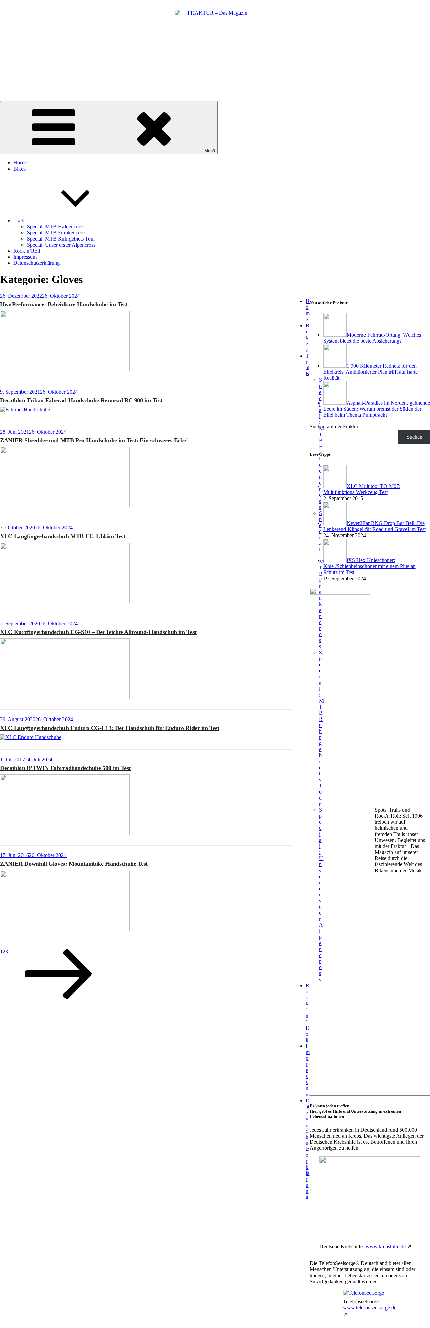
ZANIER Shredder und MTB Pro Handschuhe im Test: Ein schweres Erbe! (94, 440)
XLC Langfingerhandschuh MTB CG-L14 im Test (62, 536)
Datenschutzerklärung (36, 263)
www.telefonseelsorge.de (369, 1308)
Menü (209, 150)
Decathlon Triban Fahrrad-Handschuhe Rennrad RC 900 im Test (81, 400)
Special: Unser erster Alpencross (61, 245)
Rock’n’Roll (26, 251)
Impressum (25, 257)
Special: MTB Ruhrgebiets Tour (61, 239)
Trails (19, 220)
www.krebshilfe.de (386, 1246)
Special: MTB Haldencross (55, 226)
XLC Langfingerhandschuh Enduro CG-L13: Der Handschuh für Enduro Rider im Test (109, 728)
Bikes (19, 169)
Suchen (414, 437)
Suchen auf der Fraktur (334, 426)
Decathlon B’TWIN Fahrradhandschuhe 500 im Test (65, 768)
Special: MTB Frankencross (56, 232)
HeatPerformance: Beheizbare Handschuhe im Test (63, 304)
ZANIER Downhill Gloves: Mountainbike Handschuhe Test (74, 863)
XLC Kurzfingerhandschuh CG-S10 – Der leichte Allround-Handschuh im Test (98, 632)
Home (20, 162)
